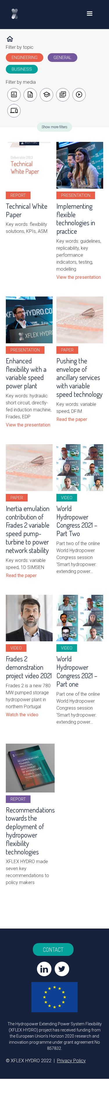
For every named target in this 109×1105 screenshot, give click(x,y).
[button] (89, 14)
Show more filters (54, 127)
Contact (53, 949)
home (10, 39)
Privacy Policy (71, 1060)
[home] (20, 14)
